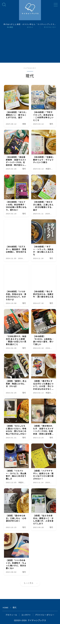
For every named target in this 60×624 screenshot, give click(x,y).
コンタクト (26, 615)
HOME (5, 608)
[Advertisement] (30, 47)
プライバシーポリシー (45, 615)
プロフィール (11, 615)
